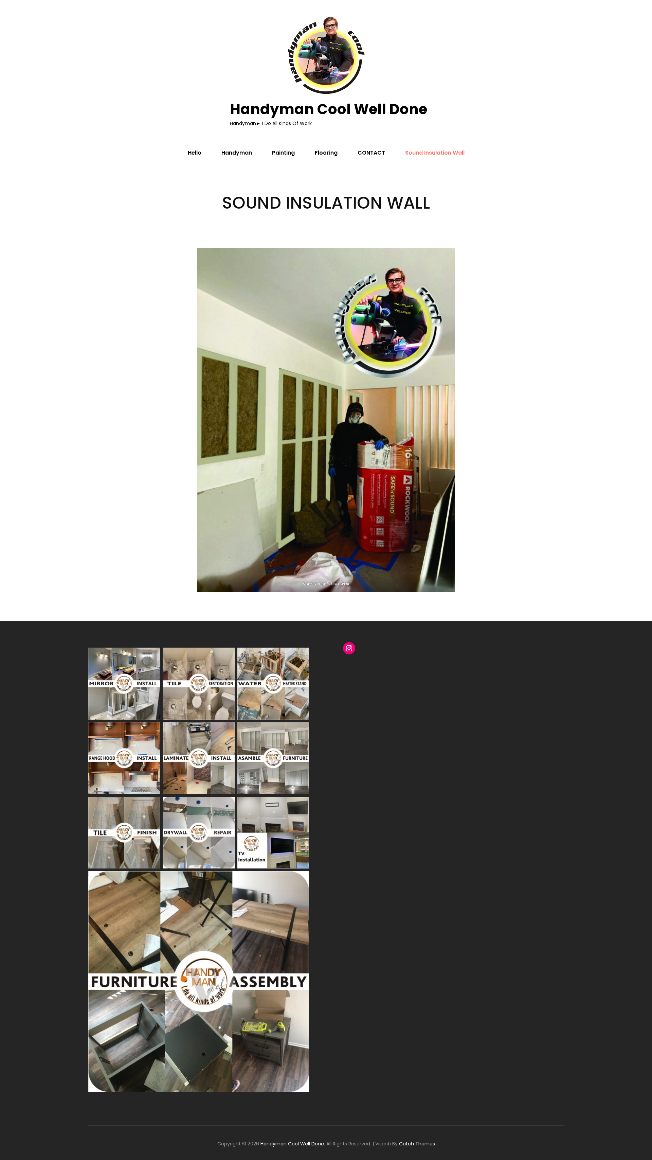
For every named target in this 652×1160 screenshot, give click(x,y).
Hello (194, 153)
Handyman (236, 153)
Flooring (326, 153)
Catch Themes (417, 1143)
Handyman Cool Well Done (328, 109)
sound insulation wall (435, 153)
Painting (283, 153)
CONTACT (371, 153)
